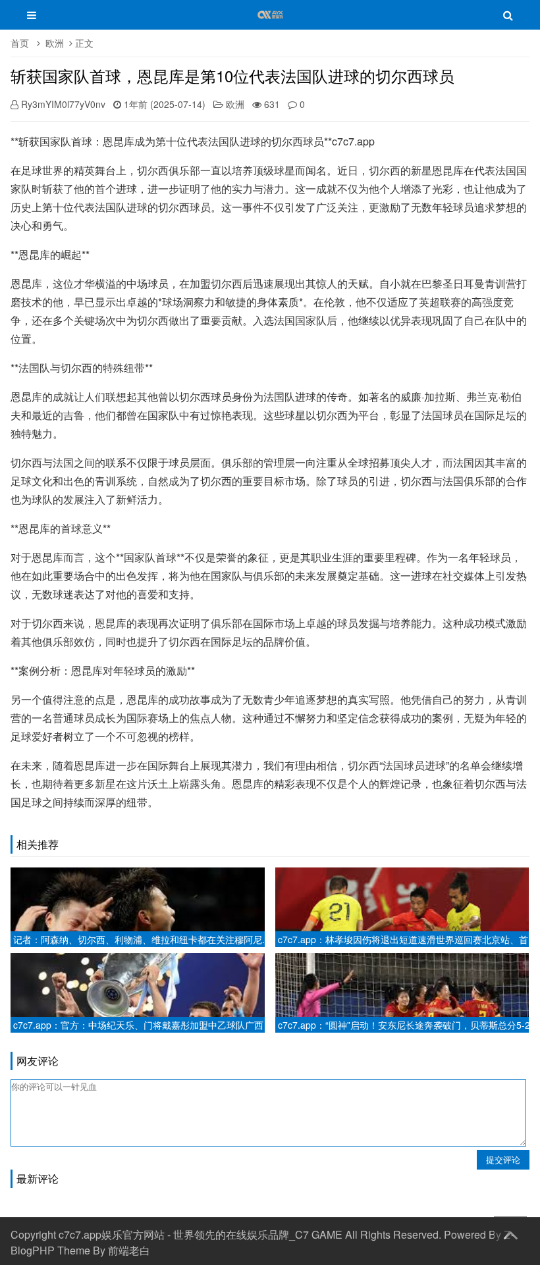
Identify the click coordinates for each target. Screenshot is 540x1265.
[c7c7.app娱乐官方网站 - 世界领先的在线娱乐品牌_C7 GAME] (270, 21)
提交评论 (503, 1159)
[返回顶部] (510, 1232)
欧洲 (54, 42)
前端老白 (129, 1250)
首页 (20, 42)
